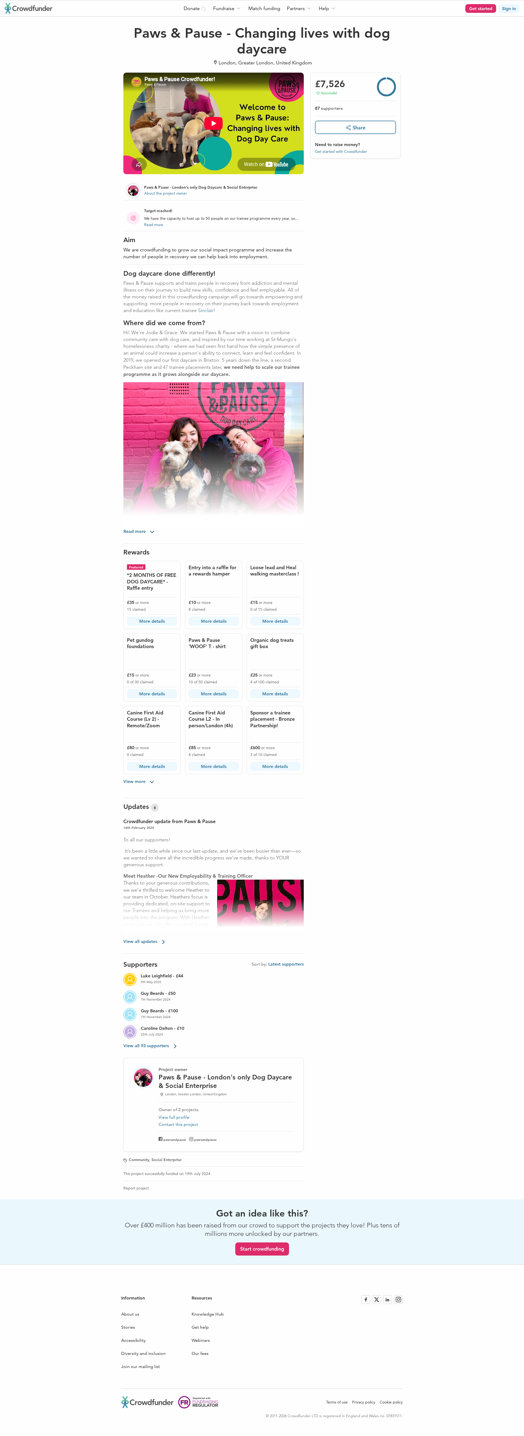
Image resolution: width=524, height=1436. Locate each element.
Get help (200, 1327)
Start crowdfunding (262, 1249)
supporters (329, 108)
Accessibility (133, 1340)
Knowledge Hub (208, 1314)
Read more (153, 224)
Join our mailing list (140, 1366)
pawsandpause (174, 1139)
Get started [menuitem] (480, 8)
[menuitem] (227, 8)
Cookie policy (391, 1402)
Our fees (200, 1353)
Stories (128, 1327)
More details (152, 621)
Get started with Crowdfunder (341, 151)
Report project (136, 1188)
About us (130, 1314)
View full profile (174, 1117)
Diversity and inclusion (143, 1353)
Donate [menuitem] (192, 8)
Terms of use (337, 1402)
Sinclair (205, 310)
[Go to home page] (28, 8)
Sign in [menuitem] (509, 8)
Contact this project (178, 1124)
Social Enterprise (166, 1159)
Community (139, 1159)
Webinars (201, 1340)
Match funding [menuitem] (264, 8)
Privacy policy (363, 1402)
